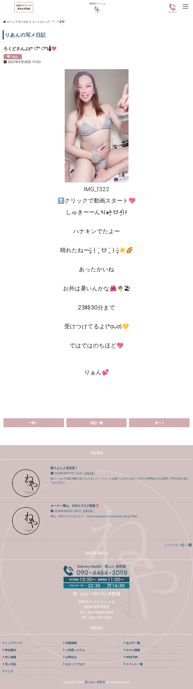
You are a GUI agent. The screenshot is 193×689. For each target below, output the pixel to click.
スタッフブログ (75, 664)
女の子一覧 (133, 643)
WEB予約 (132, 657)
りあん (14, 56)
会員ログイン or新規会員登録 (24, 7)
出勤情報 (71, 643)
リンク (9, 671)
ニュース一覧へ (177, 545)
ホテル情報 (133, 650)
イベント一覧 (134, 664)
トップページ (13, 643)
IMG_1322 (96, 189)
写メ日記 (10, 664)
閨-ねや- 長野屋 (95, 682)
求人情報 (10, 657)
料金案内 (10, 650)
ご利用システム (75, 650)
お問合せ (71, 657)
